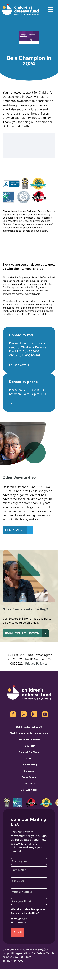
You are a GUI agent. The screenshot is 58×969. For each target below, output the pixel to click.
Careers (29, 758)
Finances (29, 771)
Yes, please (20, 918)
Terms (6, 961)
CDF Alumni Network (29, 740)
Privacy (18, 961)
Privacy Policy (34, 663)
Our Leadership (29, 765)
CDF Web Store (29, 790)
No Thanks (20, 922)
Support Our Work (29, 752)
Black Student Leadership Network (29, 733)
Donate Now (17, 365)
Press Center (29, 777)
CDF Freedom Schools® (29, 727)
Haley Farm (29, 746)
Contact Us (29, 783)
